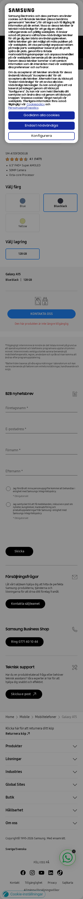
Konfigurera (41, 136)
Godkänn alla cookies (42, 115)
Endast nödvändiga (41, 125)
